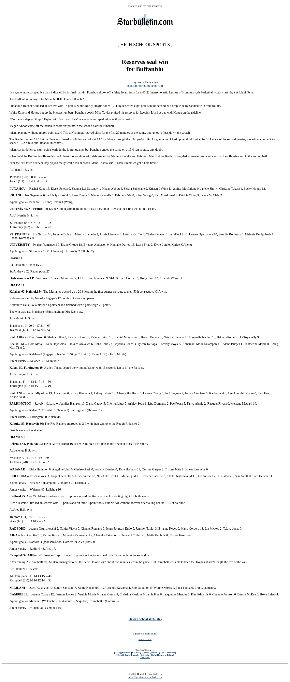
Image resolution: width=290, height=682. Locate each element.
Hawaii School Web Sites (145, 619)
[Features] (136, 652)
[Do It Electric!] (168, 652)
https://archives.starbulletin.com (145, 677)
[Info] (154, 655)
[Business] (126, 652)
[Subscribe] (145, 655)
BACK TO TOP (145, 639)
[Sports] (145, 652)
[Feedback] (145, 657)
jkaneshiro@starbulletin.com (145, 85)
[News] (117, 652)
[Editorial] (155, 652)
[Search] (135, 655)
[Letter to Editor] (165, 655)
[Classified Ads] (123, 655)
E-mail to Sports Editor (145, 633)
